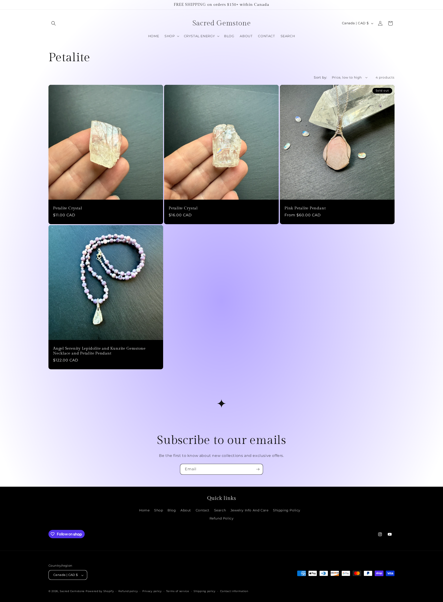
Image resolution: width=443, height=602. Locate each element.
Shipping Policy (286, 510)
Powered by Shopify (100, 591)
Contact (203, 510)
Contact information (234, 591)
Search (220, 510)
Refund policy (128, 591)
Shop (158, 510)
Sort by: (320, 77)
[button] (53, 23)
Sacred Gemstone (72, 591)
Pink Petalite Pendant (305, 208)
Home (144, 510)
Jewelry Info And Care (249, 510)
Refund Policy (222, 518)
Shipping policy (205, 591)
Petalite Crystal (67, 208)
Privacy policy (152, 591)
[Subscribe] (258, 469)
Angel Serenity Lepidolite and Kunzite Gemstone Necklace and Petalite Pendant (99, 351)
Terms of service (177, 591)
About (185, 510)
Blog (172, 510)
